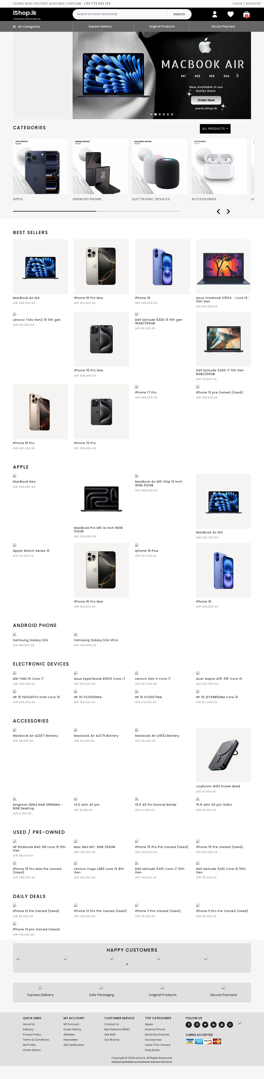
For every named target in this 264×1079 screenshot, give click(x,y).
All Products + (215, 129)
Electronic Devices (157, 1034)
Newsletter (71, 1039)
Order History (32, 1050)
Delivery (28, 1029)
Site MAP (110, 1034)
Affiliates (69, 1034)
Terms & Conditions (36, 1039)
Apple (149, 1024)
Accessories (153, 1039)
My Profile (29, 1045)
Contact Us (111, 1024)
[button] (127, 964)
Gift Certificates (74, 1045)
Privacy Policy (32, 1034)
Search (179, 14)
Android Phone (155, 1029)
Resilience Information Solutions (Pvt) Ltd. (148, 1062)
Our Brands (111, 1039)
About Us (29, 1024)
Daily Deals (152, 1050)
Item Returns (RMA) (117, 1029)
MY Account (71, 1024)
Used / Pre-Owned (157, 1045)
